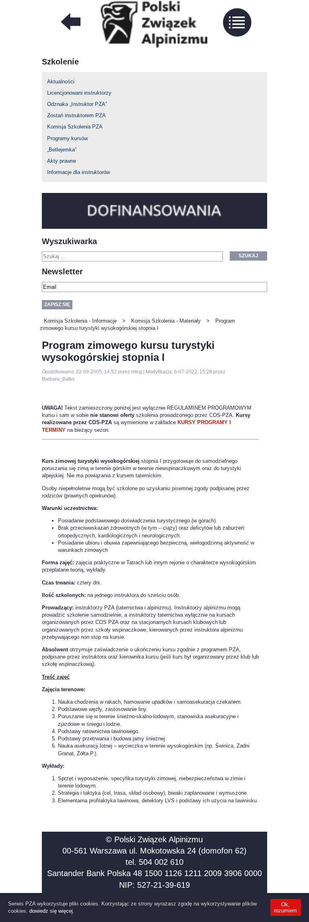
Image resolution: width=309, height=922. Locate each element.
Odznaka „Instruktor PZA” (77, 104)
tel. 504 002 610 (154, 862)
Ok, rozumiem (285, 907)
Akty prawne (61, 161)
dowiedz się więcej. (51, 911)
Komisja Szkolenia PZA (75, 127)
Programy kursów (67, 138)
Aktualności (60, 82)
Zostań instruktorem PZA (76, 115)
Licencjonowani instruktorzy (79, 93)
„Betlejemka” (61, 150)
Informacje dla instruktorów (78, 172)
